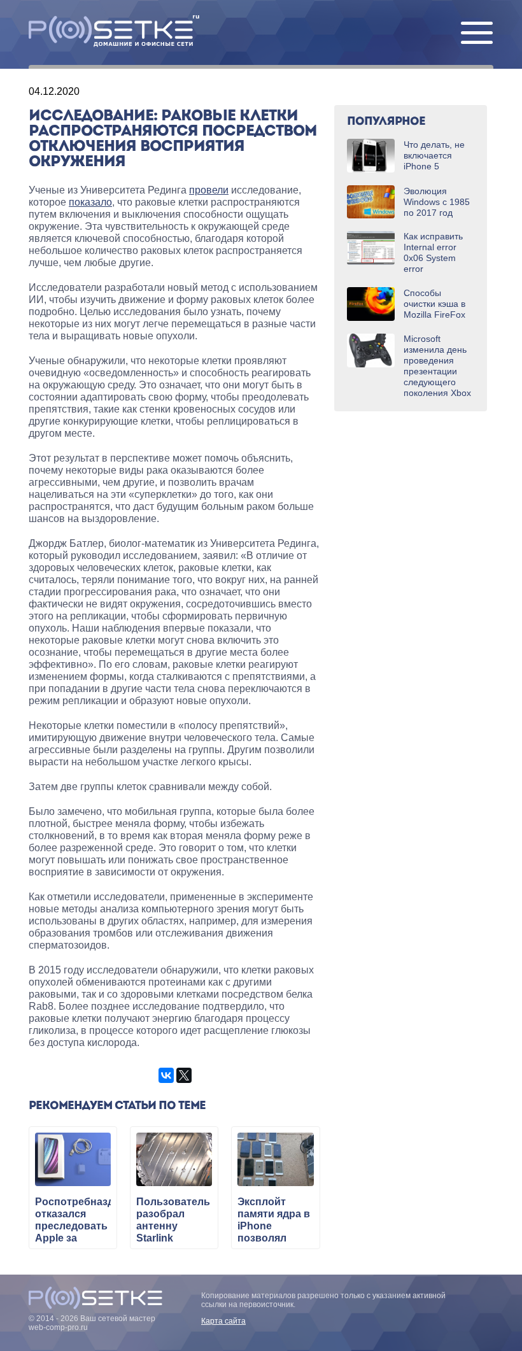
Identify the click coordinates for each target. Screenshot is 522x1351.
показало (90, 202)
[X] (184, 1075)
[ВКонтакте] (166, 1075)
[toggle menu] (476, 33)
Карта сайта (223, 1321)
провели (209, 190)
